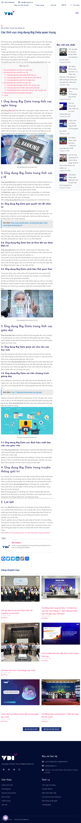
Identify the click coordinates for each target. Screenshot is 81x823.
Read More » (4, 617)
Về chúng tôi (6, 789)
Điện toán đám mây (49, 793)
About (3, 538)
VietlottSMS (46, 805)
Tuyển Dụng (5, 801)
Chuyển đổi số (47, 789)
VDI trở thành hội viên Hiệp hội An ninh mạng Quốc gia (68, 108)
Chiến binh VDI (7, 785)
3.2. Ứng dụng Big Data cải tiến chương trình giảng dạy (21, 88)
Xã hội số (21, 28)
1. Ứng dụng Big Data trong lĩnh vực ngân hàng (17, 70)
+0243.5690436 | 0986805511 (56, 762)
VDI (17, 764)
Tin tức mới (13, 28)
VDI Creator (16, 543)
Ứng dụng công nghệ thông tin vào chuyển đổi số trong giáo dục (68, 180)
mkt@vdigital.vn (27, 2)
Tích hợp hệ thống (49, 785)
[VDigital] (9, 13)
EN (63, 5)
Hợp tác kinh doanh (21, 5)
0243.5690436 (9, 2)
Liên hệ (53, 5)
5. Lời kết (5, 95)
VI (65, 5)
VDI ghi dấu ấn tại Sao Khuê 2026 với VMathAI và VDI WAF (68, 54)
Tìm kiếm (76, 5)
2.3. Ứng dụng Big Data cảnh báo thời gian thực (19, 80)
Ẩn (27, 66)
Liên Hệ (4, 805)
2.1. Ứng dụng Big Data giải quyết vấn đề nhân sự (20, 75)
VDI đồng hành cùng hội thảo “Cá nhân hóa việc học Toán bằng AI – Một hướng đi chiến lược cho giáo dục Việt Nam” (68, 74)
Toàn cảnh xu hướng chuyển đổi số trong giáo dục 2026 (68, 126)
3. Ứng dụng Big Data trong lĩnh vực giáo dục (16, 83)
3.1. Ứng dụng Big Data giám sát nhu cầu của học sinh (22, 85)
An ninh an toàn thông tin (51, 797)
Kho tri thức (5, 28)
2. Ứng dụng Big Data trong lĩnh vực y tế (15, 72)
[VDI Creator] (6, 546)
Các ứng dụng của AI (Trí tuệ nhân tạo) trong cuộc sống (29, 533)
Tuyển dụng (39, 5)
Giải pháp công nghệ (49, 801)
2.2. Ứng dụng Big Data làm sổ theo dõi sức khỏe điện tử (22, 78)
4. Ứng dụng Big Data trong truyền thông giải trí (17, 93)
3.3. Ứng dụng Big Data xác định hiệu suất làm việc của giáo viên (25, 90)
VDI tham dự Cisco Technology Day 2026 (18, 670)
